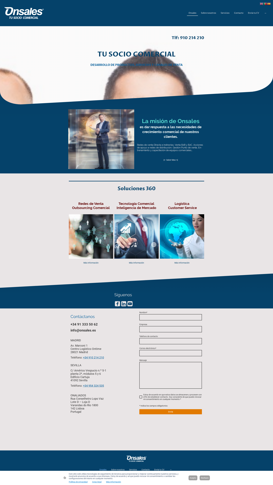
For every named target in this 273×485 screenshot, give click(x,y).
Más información (113, 482)
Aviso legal (97, 482)
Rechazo (205, 478)
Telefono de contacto (148, 336)
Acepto (193, 478)
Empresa (143, 324)
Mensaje (143, 360)
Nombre (143, 312)
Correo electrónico (147, 348)
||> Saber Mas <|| (171, 160)
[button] (261, 3)
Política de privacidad (78, 482)
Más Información (91, 263)
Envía (170, 412)
